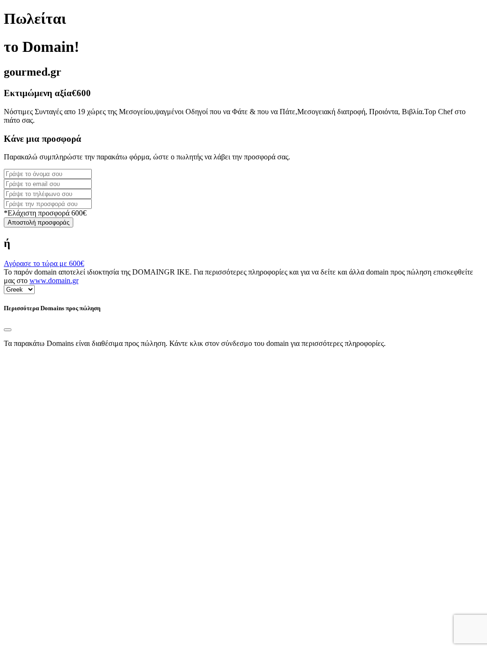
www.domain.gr (53, 280)
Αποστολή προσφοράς (38, 222)
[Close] (7, 329)
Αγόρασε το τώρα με (44, 263)
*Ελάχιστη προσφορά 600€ (45, 213)
